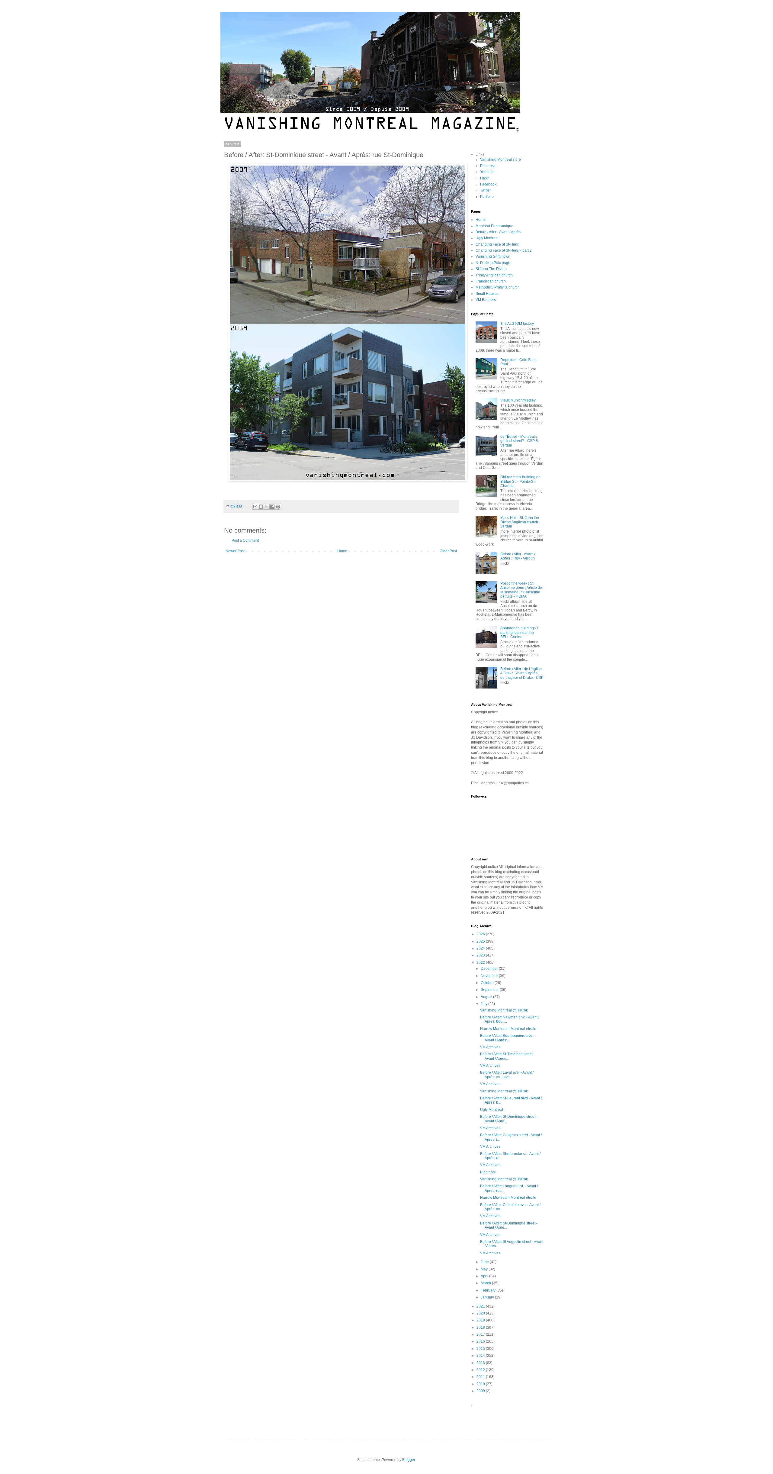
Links (480, 154)
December (490, 968)
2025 (481, 941)
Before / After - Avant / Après (498, 232)
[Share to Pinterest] (278, 507)
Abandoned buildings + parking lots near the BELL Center (519, 632)
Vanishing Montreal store (500, 159)
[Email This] (255, 507)
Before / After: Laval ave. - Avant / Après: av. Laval (507, 1074)
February (488, 1290)
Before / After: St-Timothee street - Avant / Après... (507, 1056)
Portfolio (487, 197)
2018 (481, 1327)
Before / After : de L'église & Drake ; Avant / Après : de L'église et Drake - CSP (522, 673)
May (485, 1269)
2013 (481, 1363)
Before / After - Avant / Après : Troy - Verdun (517, 556)
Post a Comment (245, 540)
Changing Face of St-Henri (497, 244)
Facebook (488, 184)
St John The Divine (491, 269)
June (485, 1262)
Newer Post (235, 551)
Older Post (448, 551)
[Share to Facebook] (272, 507)
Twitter (485, 190)
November (490, 976)
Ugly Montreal (487, 238)
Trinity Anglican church (494, 275)
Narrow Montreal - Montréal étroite (508, 1029)
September (490, 990)
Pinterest (487, 166)
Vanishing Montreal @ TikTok (504, 1010)
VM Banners (486, 300)
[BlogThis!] (261, 507)
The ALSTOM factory (517, 323)
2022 (481, 962)
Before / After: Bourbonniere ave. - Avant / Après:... (507, 1038)
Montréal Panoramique (494, 226)
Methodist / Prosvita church (498, 287)
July (484, 1004)
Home (342, 551)
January (488, 1297)
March (486, 1283)
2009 (481, 1391)
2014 (481, 1355)
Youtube (487, 172)
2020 (481, 1313)
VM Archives (490, 1047)
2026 (481, 934)
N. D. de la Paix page (493, 263)
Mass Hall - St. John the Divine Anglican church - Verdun (520, 522)
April (485, 1276)
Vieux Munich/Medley (518, 400)
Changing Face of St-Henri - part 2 (504, 250)
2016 (481, 1341)
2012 (481, 1370)
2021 (481, 1306)
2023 (481, 955)
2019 (481, 1320)
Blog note (488, 1172)
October (488, 983)
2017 (481, 1334)
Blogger (408, 1460)
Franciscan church (491, 281)
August (487, 997)
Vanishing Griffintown (493, 256)
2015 (481, 1349)
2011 (481, 1377)
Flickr (484, 178)
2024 (481, 948)
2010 (481, 1384)
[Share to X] (267, 507)
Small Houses (487, 294)
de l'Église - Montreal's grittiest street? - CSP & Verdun (519, 440)
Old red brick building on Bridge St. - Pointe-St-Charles (520, 481)
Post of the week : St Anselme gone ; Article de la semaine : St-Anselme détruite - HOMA (521, 589)
